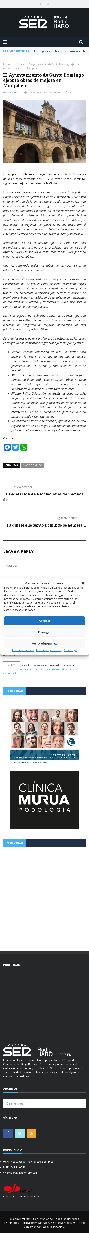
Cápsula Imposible (53, 1227)
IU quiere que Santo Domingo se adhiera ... (46, 525)
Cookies (70, 1223)
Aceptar (45, 621)
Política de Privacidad (34, 1223)
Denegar (44, 632)
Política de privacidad (49, 650)
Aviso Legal (70, 650)
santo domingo (32, 465)
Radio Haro (14, 92)
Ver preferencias (44, 643)
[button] (83, 583)
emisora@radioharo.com (22, 1173)
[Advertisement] (44, 898)
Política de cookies (23, 650)
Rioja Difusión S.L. (43, 1219)
